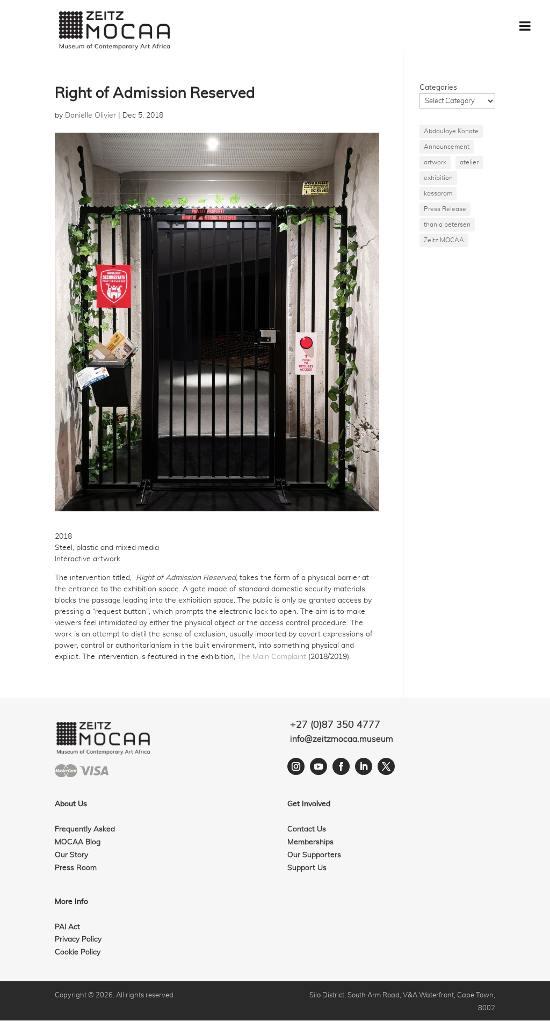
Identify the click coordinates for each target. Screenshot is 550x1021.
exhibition (438, 178)
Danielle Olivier (90, 115)
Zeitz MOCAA (444, 240)
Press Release (445, 209)
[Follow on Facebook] (341, 766)
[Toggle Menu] (525, 26)
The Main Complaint (271, 657)
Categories (438, 87)
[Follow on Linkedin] (363, 766)
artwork (435, 162)
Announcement (446, 146)
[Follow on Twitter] (386, 766)
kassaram (438, 193)
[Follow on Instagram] (296, 766)
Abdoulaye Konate (451, 131)
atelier (469, 162)
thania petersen (447, 224)
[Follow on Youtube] (318, 766)
